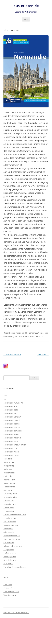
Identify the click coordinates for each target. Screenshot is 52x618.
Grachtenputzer (10, 493)
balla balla (7, 458)
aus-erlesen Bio (9, 413)
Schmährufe (8, 542)
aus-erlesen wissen (11, 451)
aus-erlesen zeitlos (11, 455)
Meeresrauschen (10, 525)
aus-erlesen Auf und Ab (13, 402)
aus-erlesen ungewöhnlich (14, 444)
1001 (5, 395)
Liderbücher (8, 507)
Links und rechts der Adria (14, 514)
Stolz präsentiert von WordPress (16, 612)
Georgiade (7, 490)
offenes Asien (9, 532)
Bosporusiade (9, 472)
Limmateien (8, 511)
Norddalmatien (12, 354)
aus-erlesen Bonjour (12, 416)
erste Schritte (9, 486)
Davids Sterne (9, 483)
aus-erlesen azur (10, 406)
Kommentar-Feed (11, 591)
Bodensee (7, 469)
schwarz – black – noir (12, 546)
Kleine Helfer (8, 500)
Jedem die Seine (10, 497)
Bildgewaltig (8, 465)
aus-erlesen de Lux (11, 423)
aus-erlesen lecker (11, 434)
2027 (5, 399)
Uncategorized (9, 556)
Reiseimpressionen (11, 535)
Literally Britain (9, 518)
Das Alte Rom (9, 479)
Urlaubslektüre (24, 336)
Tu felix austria (9, 553)
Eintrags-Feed (9, 588)
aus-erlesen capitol (11, 420)
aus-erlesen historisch (12, 427)
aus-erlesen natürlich (12, 437)
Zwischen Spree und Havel (14, 567)
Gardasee (43, 354)
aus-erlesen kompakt (12, 430)
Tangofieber (8, 549)
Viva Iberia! (8, 563)
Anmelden (7, 584)
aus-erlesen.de (26, 5)
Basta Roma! (8, 462)
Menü (26, 19)
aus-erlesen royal (10, 441)
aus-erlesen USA (10, 448)
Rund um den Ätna (11, 539)
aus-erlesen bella (10, 409)
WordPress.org (9, 595)
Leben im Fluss (9, 504)
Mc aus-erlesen (9, 521)
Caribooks (7, 476)
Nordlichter (8, 528)
